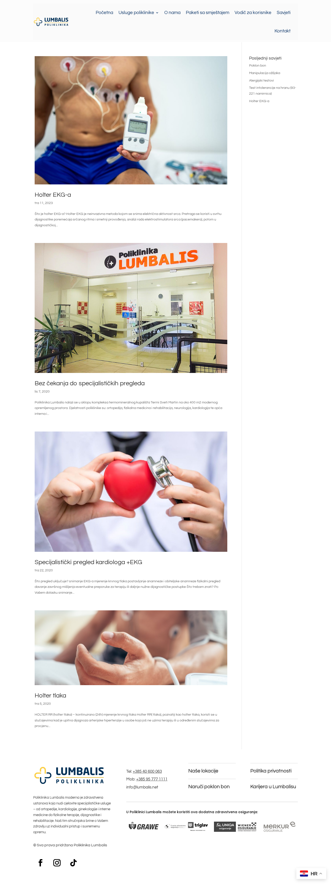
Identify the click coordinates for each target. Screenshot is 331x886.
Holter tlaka (50, 695)
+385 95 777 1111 (151, 779)
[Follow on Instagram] (57, 863)
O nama (172, 12)
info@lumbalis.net (142, 787)
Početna (104, 12)
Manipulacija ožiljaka (264, 73)
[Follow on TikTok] (73, 863)
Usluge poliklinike (136, 12)
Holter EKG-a (53, 195)
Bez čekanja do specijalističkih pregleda (90, 383)
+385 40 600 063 (147, 771)
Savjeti (284, 12)
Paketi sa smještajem (207, 12)
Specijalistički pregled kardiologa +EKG (88, 562)
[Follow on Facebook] (40, 863)
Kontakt (283, 31)
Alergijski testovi (261, 80)
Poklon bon (257, 65)
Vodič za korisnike (253, 12)
